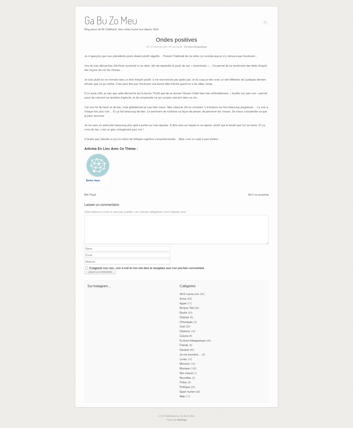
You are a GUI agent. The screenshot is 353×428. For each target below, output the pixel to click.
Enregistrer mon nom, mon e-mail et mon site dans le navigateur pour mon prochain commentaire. (147, 268)
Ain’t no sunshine (258, 194)
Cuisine (184, 336)
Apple (183, 303)
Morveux (185, 363)
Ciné (182, 326)
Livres (183, 359)
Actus (183, 298)
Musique (185, 368)
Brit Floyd (90, 194)
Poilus (183, 382)
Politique (185, 387)
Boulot (183, 312)
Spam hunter (187, 391)
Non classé (186, 373)
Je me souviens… (190, 354)
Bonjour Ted (187, 308)
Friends (184, 345)
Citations (185, 331)
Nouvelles (185, 378)
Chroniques (186, 322)
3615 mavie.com (189, 294)
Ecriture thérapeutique (195, 46)
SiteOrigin (182, 419)
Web (182, 396)
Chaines (184, 317)
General (184, 350)
